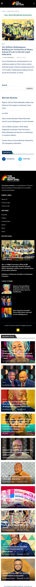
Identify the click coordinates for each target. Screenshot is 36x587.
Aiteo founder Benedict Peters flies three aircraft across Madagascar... (22, 312)
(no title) (5, 113)
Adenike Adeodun (9, 385)
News (3, 228)
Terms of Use (6, 206)
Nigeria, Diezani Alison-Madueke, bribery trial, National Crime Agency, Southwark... (21, 289)
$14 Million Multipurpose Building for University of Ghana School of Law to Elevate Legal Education (17, 50)
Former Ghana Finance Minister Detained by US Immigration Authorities (17, 452)
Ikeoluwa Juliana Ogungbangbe (14, 431)
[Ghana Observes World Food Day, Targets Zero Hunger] (18, 251)
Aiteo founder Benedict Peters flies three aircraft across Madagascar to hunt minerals (16, 404)
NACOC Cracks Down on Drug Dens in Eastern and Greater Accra (16, 524)
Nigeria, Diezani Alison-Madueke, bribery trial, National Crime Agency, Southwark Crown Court (18, 105)
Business (4, 214)
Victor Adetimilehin (9, 57)
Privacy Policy (6, 202)
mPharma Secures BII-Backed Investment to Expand (16, 574)
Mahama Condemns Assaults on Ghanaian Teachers (17, 477)
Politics (4, 218)
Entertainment (6, 221)
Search (4, 85)
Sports (4, 224)
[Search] (34, 3)
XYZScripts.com (28, 586)
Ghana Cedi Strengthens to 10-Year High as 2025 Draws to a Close (16, 500)
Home (3, 11)
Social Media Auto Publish (10, 586)
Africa (3, 231)
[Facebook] (18, 330)
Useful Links (6, 195)
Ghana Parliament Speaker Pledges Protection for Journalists (14, 549)
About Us (4, 199)
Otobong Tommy (9, 361)
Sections (5, 210)
